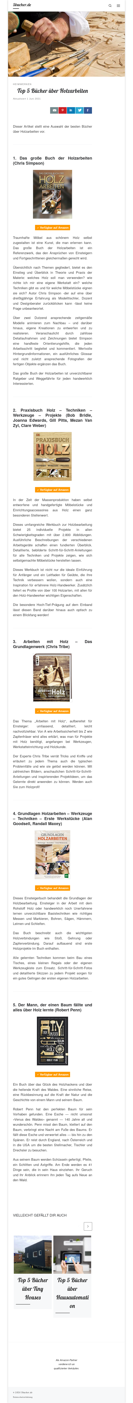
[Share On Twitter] (79, 110)
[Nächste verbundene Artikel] (88, 1226)
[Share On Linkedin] (71, 110)
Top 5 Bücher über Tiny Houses (33, 1288)
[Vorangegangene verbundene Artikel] (79, 1226)
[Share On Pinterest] (63, 110)
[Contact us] (54, 110)
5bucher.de (26, 1392)
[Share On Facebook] (88, 110)
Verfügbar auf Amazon (54, 227)
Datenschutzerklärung (23, 1397)
